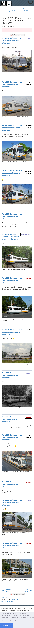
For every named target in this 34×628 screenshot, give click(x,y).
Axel (28, 38)
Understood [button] (6, 625)
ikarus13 (28, 373)
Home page (5, 597)
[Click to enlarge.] (17, 61)
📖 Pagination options (17, 35)
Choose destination (7, 601)
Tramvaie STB (5, 13)
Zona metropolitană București (11, 9)
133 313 (28, 214)
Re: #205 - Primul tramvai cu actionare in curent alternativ (12, 40)
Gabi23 (28, 278)
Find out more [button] (12, 620)
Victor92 (28, 500)
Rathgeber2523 (26, 234)
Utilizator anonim (28, 83)
